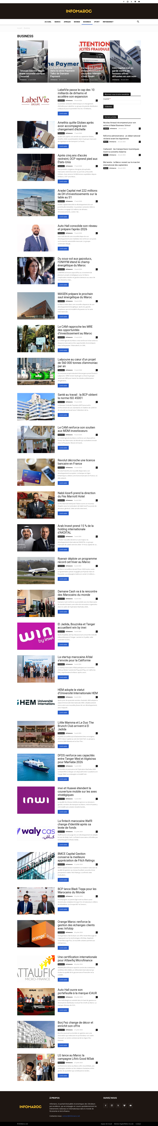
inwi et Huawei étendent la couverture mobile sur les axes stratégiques (77, 792)
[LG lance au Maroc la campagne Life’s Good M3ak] (36, 1067)
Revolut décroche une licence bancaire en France (76, 462)
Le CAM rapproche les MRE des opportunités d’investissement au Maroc (75, 330)
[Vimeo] (135, 1)
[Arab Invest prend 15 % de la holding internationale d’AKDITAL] (36, 537)
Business (87, 22)
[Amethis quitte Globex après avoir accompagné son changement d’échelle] (36, 134)
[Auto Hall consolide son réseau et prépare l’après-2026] (36, 237)
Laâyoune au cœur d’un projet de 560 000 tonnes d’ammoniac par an (78, 363)
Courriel (107, 99)
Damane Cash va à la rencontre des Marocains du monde (77, 593)
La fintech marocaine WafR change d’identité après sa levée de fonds (75, 824)
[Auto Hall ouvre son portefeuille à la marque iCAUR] (36, 1001)
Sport (97, 22)
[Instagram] (127, 1)
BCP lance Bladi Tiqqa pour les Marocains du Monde (77, 890)
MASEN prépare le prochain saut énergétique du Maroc (75, 295)
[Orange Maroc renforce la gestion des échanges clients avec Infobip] (36, 933)
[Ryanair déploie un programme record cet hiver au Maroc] (36, 570)
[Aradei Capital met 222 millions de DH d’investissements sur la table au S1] (36, 202)
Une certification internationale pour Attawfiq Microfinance (77, 958)
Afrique (67, 22)
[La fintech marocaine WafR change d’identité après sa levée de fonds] (36, 833)
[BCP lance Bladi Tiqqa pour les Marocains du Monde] (36, 901)
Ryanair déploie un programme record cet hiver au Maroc (77, 560)
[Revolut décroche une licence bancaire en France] (36, 472)
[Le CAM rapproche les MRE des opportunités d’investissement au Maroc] (36, 338)
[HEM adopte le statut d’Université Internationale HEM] (36, 701)
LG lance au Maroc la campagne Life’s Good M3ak (76, 1057)
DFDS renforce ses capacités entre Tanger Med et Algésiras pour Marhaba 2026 (77, 759)
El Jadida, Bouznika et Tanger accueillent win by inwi (76, 626)
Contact (138, 1124)
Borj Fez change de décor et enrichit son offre (75, 1024)
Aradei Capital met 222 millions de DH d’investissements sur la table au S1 (77, 194)
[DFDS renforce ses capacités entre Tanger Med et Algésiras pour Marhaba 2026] (36, 767)
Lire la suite (63, 113)
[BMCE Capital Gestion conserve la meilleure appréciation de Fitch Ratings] (36, 865)
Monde (77, 22)
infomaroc (23, 80)
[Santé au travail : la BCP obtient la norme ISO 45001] (36, 406)
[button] (138, 22)
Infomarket (108, 22)
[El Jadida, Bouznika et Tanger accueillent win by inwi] (36, 636)
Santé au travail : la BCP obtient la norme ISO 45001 (77, 396)
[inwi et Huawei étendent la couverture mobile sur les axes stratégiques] (36, 800)
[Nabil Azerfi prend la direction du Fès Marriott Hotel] (36, 505)
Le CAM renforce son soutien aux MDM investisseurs (76, 429)
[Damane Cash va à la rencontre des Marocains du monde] (36, 603)
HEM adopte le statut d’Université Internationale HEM (78, 691)
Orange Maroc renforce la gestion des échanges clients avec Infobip (76, 925)
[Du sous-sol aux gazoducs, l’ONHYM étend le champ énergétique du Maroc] (36, 270)
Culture (106, 128)
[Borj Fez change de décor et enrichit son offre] (36, 1034)
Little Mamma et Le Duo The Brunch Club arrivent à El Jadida (76, 726)
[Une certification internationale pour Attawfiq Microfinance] (36, 969)
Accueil (48, 22)
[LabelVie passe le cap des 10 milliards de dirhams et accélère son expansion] (36, 101)
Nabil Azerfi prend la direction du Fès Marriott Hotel (76, 494)
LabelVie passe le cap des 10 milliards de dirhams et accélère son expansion (76, 93)
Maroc (58, 22)
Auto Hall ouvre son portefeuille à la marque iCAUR (77, 991)
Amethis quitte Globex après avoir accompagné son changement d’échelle (76, 126)
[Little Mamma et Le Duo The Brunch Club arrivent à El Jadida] (36, 734)
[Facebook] (123, 1)
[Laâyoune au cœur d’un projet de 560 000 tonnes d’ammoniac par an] (36, 371)
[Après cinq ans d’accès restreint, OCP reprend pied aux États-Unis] (36, 167)
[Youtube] (139, 1)
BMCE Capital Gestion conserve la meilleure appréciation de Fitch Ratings (76, 857)
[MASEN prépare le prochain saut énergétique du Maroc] (36, 305)
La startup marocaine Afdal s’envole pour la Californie (75, 658)
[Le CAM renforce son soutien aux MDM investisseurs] (36, 439)
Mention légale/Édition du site (123, 1124)
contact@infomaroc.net (71, 1116)
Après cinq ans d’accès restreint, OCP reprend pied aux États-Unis (77, 159)
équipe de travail (106, 1124)
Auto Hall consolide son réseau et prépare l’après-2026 (77, 227)
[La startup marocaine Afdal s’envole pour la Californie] (36, 669)
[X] (131, 1)
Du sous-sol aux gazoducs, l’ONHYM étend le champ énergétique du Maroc (75, 262)
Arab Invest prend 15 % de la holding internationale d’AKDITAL (76, 529)
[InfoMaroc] (79, 11)
